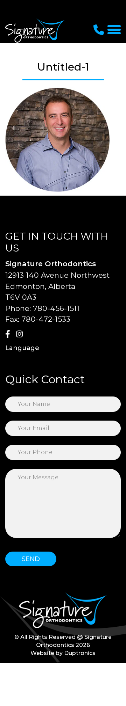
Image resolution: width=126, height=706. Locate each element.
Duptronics (80, 653)
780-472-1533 (45, 319)
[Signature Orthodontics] (35, 30)
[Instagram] (20, 334)
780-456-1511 (56, 308)
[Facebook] (9, 334)
